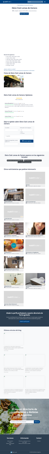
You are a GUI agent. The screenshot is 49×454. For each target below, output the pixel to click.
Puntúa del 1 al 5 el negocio (25, 127)
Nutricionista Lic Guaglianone (32, 252)
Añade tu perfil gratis (24, 321)
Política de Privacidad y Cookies (24, 443)
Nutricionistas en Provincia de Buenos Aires (15, 160)
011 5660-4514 (25, 13)
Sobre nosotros (10, 441)
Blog (10, 444)
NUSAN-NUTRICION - (8, 201)
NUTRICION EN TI (7, 252)
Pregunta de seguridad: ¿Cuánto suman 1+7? (11, 141)
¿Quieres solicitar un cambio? (10, 69)
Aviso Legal (24, 442)
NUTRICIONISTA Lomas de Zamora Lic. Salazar (34, 287)
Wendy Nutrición (7, 286)
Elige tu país (14, 452)
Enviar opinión (27, 141)
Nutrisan (28, 184)
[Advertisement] (24, 25)
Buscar (37, 421)
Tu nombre (7, 127)
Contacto (39, 441)
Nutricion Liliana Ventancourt (10, 304)
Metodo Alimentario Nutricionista (11, 269)
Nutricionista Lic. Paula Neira (10, 235)
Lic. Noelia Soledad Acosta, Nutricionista (34, 235)
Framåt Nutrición (8, 218)
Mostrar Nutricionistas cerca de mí (25, 424)
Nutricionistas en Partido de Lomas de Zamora (33, 160)
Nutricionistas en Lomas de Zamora (25, 5)
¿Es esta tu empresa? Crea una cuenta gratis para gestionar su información (19, 70)
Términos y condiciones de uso (24, 441)
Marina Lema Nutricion (30, 201)
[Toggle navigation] (45, 2)
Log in (10, 442)
